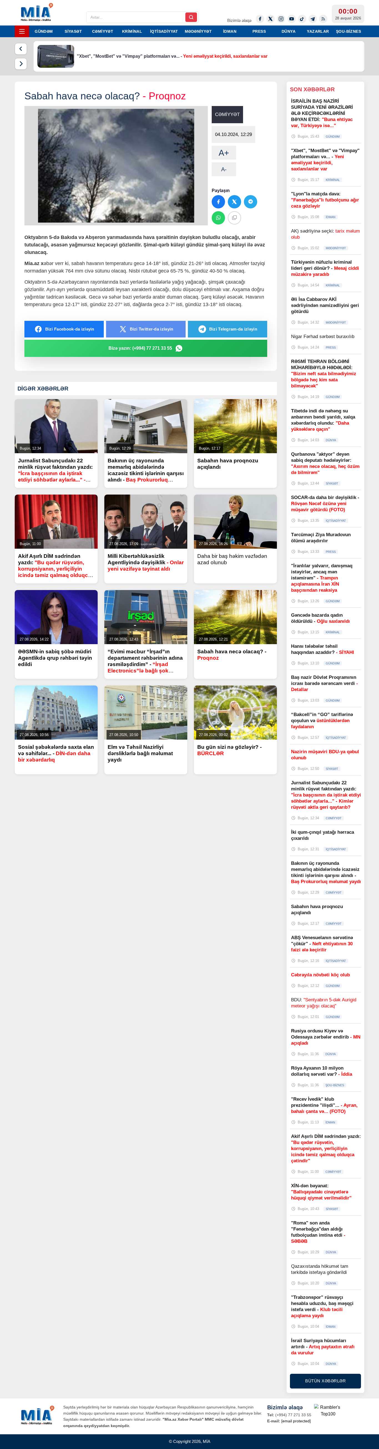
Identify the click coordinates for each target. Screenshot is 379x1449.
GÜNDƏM (44, 31)
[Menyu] (22, 31)
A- (224, 169)
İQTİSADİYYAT (164, 31)
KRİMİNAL (132, 31)
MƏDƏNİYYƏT (198, 31)
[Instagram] (281, 19)
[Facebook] (260, 19)
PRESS (259, 31)
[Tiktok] (302, 19)
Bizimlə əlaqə (239, 20)
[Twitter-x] (270, 19)
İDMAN (229, 31)
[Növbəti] (21, 64)
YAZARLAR (318, 31)
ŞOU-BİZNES (348, 31)
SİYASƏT (73, 31)
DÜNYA (288, 31)
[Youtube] (291, 19)
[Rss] (323, 19)
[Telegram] (313, 19)
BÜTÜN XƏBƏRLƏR (325, 1381)
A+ (224, 152)
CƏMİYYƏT (102, 31)
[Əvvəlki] (21, 49)
